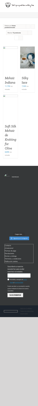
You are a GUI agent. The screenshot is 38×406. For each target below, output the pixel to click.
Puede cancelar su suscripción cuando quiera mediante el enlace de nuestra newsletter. (18, 289)
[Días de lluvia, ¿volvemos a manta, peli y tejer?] (8, 189)
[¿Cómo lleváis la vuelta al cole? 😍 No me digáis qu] (29, 206)
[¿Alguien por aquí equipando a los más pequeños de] (18, 194)
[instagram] (16, 311)
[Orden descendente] (33, 26)
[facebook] (13, 311)
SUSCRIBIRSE (15, 295)
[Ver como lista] (21, 38)
